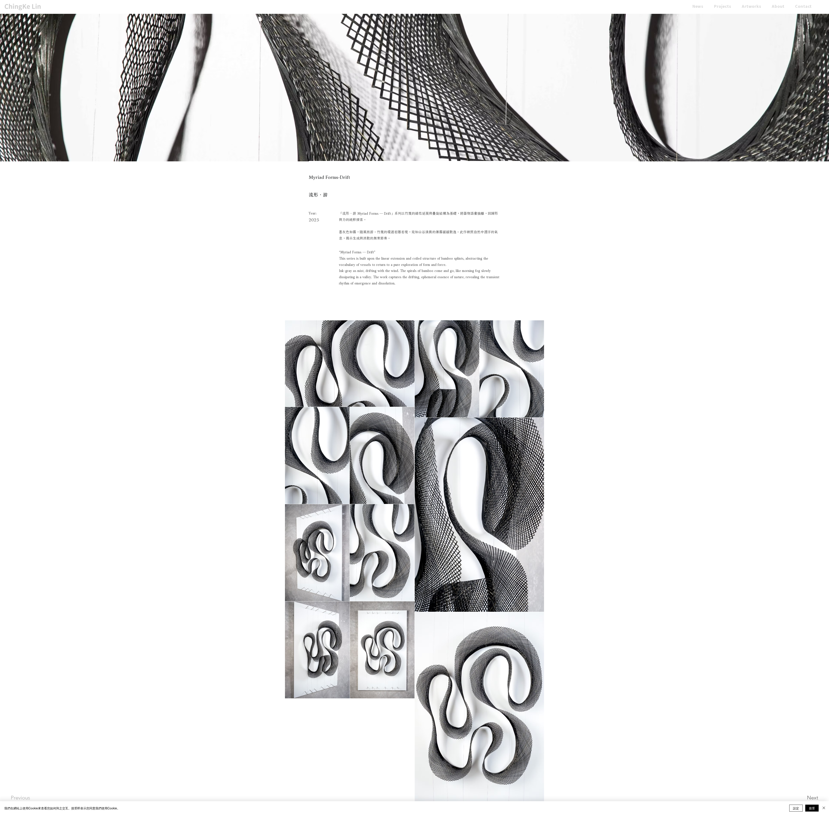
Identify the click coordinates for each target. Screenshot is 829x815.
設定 (796, 808)
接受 (812, 808)
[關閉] (823, 808)
